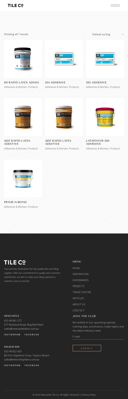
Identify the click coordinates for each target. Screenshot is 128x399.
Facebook (32, 334)
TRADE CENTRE (82, 292)
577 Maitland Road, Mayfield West (23, 324)
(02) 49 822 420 (13, 351)
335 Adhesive (96, 82)
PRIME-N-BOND (15, 202)
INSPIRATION (81, 274)
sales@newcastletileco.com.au (21, 328)
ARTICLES (78, 298)
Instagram (12, 334)
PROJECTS (78, 286)
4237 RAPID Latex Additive (17, 142)
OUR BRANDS (81, 280)
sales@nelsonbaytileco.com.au (21, 359)
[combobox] (107, 34)
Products (33, 87)
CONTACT (79, 310)
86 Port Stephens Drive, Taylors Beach (26, 355)
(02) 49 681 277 (13, 320)
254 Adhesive (55, 82)
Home (76, 268)
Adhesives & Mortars (15, 87)
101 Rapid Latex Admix (21, 82)
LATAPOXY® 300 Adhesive (97, 142)
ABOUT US (79, 304)
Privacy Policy (89, 394)
